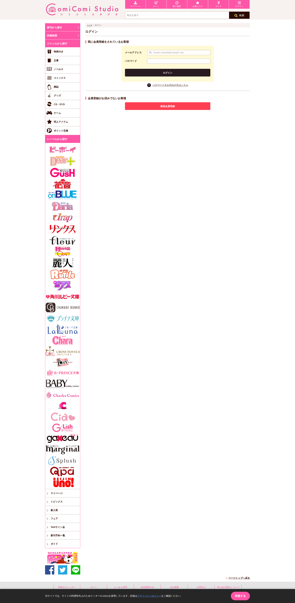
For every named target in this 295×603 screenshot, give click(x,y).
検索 (241, 15)
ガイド (93, 587)
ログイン (167, 73)
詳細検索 (52, 35)
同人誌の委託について (228, 587)
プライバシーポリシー (149, 596)
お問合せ (201, 587)
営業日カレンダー (67, 587)
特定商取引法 (147, 587)
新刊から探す (54, 27)
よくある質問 (120, 587)
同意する (240, 595)
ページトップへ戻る (239, 578)
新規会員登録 (167, 106)
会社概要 (174, 587)
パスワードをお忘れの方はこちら (170, 85)
